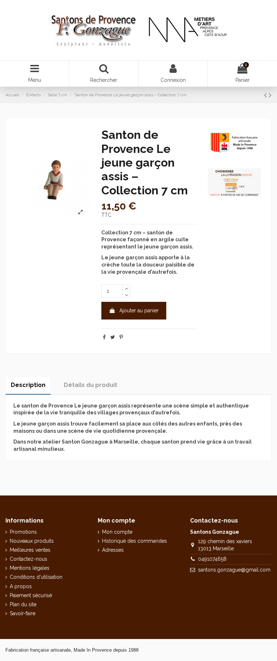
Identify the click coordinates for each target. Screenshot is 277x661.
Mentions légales (29, 568)
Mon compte (117, 532)
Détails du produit (90, 385)
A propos (21, 586)
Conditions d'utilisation (36, 577)
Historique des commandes (134, 541)
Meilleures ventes (30, 550)
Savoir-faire (22, 613)
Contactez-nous (28, 559)
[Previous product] (266, 95)
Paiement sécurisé (31, 595)
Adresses (113, 550)
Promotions (23, 532)
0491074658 (212, 559)
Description (28, 385)
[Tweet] (112, 337)
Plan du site (23, 604)
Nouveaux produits (32, 541)
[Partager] (104, 337)
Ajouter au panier (139, 310)
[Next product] (270, 95)
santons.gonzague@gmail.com (234, 570)
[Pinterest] (121, 337)
